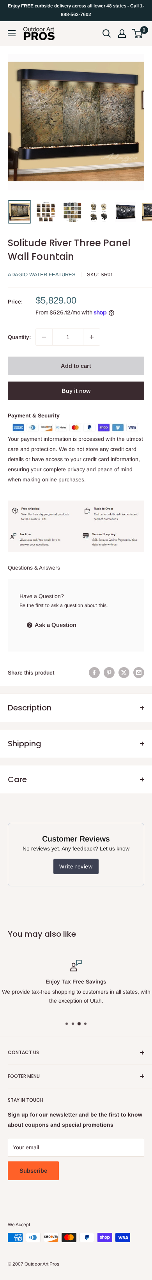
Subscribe (33, 1170)
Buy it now (76, 390)
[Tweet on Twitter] (123, 672)
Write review (75, 866)
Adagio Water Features (42, 274)
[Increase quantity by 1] (91, 337)
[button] (137, 33)
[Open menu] (12, 33)
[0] (138, 33)
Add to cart (76, 365)
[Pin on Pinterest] (109, 672)
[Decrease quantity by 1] (44, 337)
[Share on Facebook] (94, 672)
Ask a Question (55, 624)
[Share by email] (138, 672)
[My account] (122, 33)
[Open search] (107, 33)
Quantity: (19, 337)
